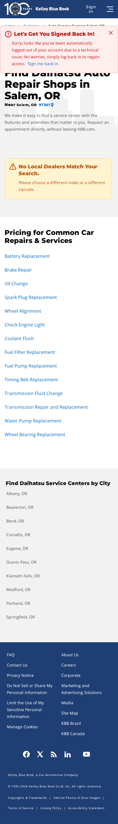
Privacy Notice (20, 675)
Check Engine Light (25, 325)
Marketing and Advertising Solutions (81, 689)
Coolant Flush (19, 338)
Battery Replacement (27, 256)
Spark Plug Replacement (31, 297)
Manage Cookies (22, 726)
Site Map (69, 713)
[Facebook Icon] (28, 754)
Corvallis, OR (18, 534)
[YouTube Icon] (84, 754)
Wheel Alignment (23, 311)
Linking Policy (51, 808)
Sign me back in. (43, 63)
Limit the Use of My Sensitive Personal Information (25, 709)
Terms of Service (21, 808)
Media (67, 702)
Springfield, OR (20, 617)
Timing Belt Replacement (31, 379)
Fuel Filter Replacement (30, 352)
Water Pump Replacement (33, 421)
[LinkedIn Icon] (67, 754)
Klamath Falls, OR (23, 575)
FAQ (11, 654)
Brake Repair (18, 270)
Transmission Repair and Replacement (46, 407)
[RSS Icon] (54, 754)
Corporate (70, 675)
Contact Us (17, 665)
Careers (68, 665)
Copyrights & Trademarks (27, 798)
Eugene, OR (17, 548)
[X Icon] (40, 754)
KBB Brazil (71, 723)
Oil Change (16, 283)
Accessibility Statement (86, 808)
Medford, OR (18, 589)
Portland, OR (18, 603)
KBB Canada (73, 733)
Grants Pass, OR (21, 562)
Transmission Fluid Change (34, 393)
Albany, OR (16, 493)
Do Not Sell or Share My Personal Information (29, 689)
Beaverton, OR (20, 507)
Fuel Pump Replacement (31, 366)
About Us (70, 654)
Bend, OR (15, 521)
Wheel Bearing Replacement (35, 434)
